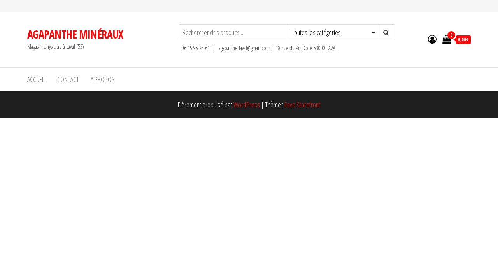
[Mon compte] (432, 39)
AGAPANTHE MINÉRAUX (75, 34)
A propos (103, 79)
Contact (68, 79)
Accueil (36, 79)
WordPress (246, 104)
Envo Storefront (302, 104)
